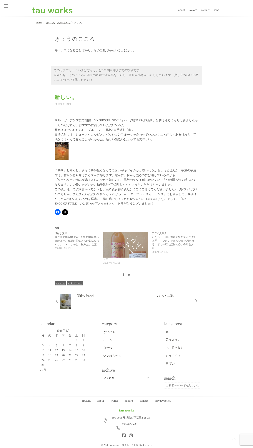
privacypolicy (163, 400)
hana (216, 10)
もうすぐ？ (173, 356)
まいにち (60, 283)
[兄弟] (125, 245)
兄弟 (105, 259)
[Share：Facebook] (123, 275)
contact (205, 10)
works (114, 400)
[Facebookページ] (122, 434)
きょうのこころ (75, 39)
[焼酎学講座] (79, 241)
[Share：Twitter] (129, 275)
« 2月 (42, 370)
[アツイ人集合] (176, 243)
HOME (86, 400)
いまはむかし (75, 283)
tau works (126, 410)
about (181, 10)
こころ (107, 340)
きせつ (107, 348)
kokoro (193, 10)
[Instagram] (130, 434)
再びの (170, 363)
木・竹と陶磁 (174, 348)
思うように (173, 340)
